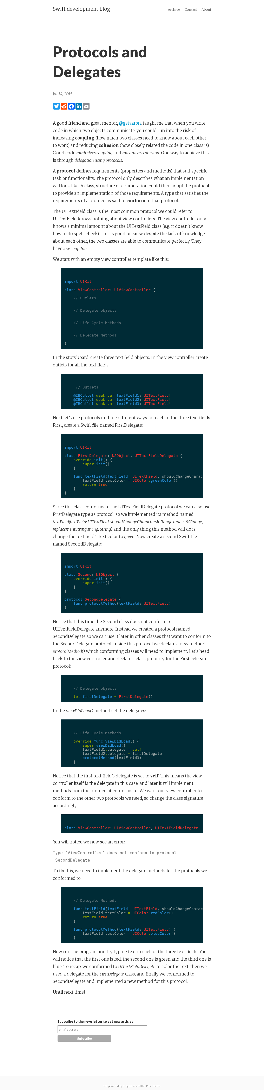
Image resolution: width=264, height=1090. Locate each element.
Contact (191, 9)
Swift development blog (81, 9)
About (206, 9)
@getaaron (130, 123)
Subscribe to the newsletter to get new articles (95, 1021)
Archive (174, 9)
